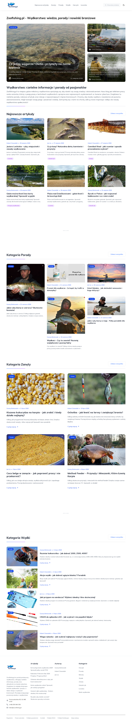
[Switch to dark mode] (123, 5)
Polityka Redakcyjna (63, 718)
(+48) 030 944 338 (14, 704)
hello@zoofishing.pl (15, 708)
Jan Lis (49, 143)
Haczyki (76, 5)
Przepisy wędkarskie (95, 56)
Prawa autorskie (19, 718)
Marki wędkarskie (84, 692)
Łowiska (84, 5)
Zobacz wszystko (117, 113)
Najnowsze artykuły (42, 5)
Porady (60, 5)
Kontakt (42, 718)
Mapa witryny (75, 718)
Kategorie (83, 663)
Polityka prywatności (32, 718)
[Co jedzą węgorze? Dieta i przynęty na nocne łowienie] (46, 53)
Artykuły (34, 663)
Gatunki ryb (13, 27)
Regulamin (10, 718)
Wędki (68, 5)
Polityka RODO (51, 718)
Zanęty (53, 5)
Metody (81, 675)
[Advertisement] (66, 230)
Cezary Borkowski (12, 190)
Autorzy (58, 663)
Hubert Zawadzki (12, 143)
